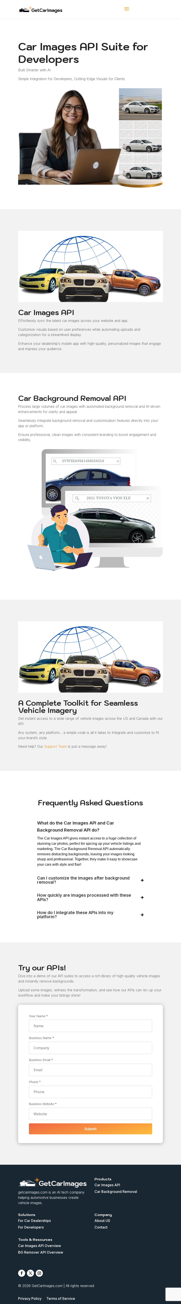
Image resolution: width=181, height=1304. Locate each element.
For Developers (31, 1227)
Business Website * (43, 1104)
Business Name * (41, 1038)
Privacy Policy (29, 1299)
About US (102, 1221)
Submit (90, 1129)
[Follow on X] (30, 1273)
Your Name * (38, 1016)
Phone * (35, 1082)
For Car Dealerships (34, 1221)
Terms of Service (60, 1299)
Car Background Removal (115, 1192)
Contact (100, 1227)
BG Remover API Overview (40, 1252)
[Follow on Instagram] (39, 1273)
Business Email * (41, 1060)
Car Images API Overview (39, 1246)
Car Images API (107, 1185)
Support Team (55, 746)
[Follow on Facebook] (21, 1273)
